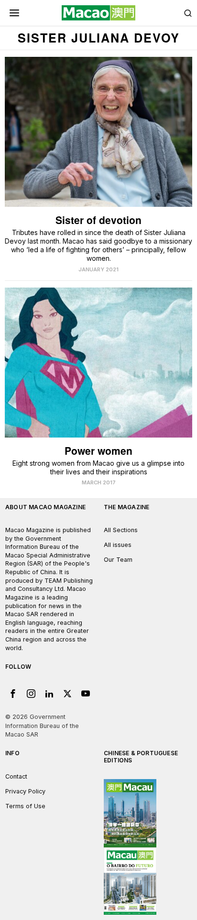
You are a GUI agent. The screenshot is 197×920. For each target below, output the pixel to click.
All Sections (121, 530)
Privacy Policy (25, 791)
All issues (117, 544)
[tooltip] (13, 693)
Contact (16, 776)
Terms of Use (25, 806)
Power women (98, 450)
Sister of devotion (98, 219)
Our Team (118, 559)
